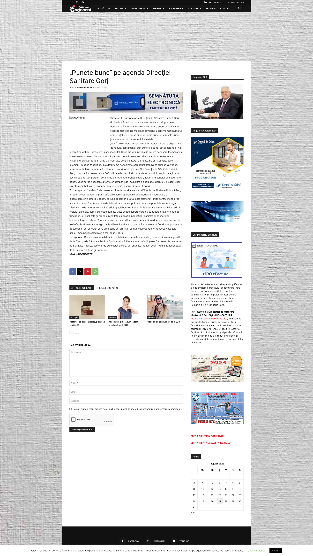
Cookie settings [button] (256, 550)
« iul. (193, 512)
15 (233, 488)
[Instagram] (77, 2)
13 (219, 488)
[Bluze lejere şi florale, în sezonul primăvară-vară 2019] (126, 307)
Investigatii (138, 8)
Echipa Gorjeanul (84, 87)
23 (239, 495)
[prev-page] (71, 332)
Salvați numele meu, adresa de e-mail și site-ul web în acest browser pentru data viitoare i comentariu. (127, 409)
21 (226, 495)
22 (233, 495)
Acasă (100, 8)
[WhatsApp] (95, 271)
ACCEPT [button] (275, 550)
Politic (157, 8)
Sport (209, 8)
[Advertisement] (156, 37)
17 (194, 495)
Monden (112, 318)
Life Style (74, 318)
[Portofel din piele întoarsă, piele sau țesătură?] (87, 307)
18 (202, 495)
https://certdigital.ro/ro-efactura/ (209, 318)
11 (202, 488)
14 (226, 488)
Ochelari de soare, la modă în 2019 (163, 322)
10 (194, 488)
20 (219, 495)
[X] (80, 271)
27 (219, 501)
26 (212, 501)
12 (212, 488)
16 (239, 488)
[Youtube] (82, 2)
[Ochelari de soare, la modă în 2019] (165, 307)
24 (194, 501)
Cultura (193, 8)
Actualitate (116, 8)
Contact (225, 8)
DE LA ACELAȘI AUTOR (107, 288)
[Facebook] (71, 2)
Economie (175, 8)
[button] (240, 8)
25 (202, 501)
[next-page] (77, 332)
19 (212, 495)
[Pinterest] (87, 271)
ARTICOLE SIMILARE (81, 288)
